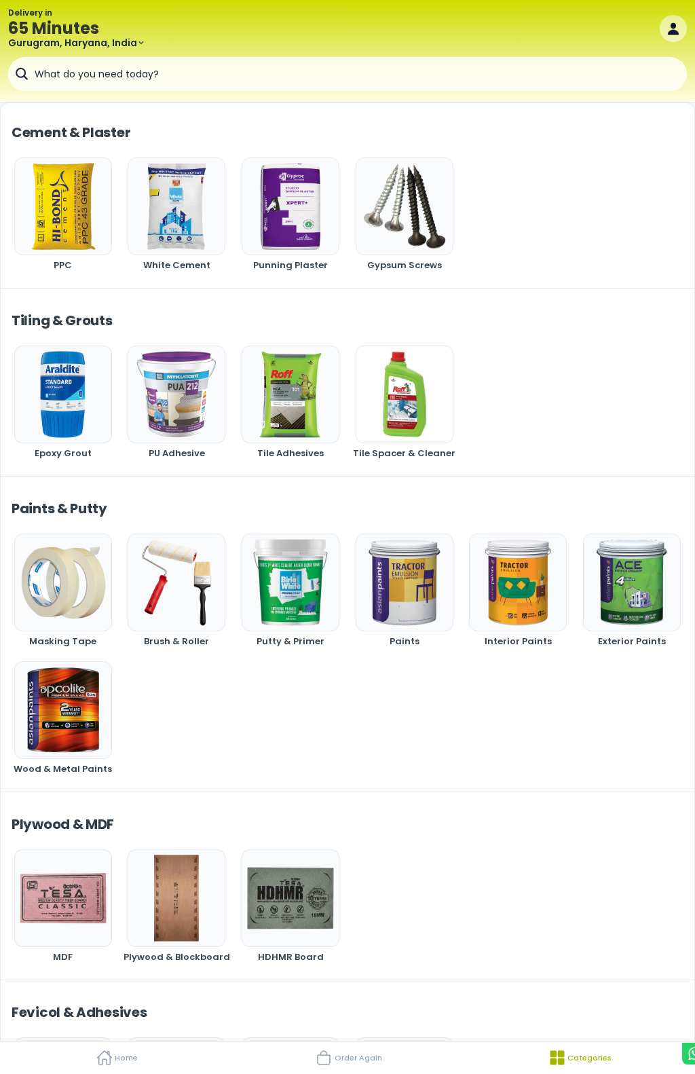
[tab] (115, 1057)
